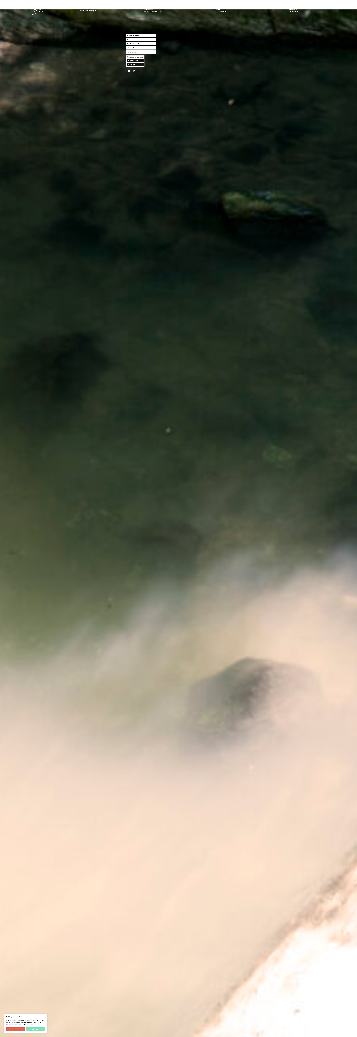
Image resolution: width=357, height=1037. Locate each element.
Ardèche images (88, 10)
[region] (25, 1023)
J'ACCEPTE (35, 1029)
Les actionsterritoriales (293, 10)
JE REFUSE (15, 1029)
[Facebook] (128, 71)
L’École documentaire (220, 10)
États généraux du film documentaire (152, 10)
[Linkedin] (134, 71)
